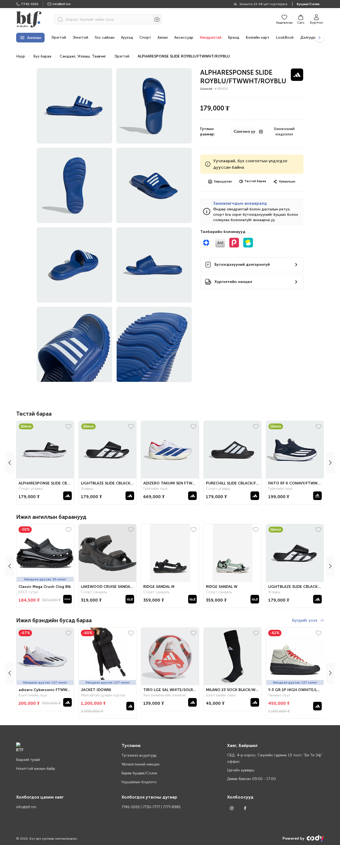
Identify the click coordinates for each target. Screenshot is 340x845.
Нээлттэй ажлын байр (35, 768)
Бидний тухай (28, 759)
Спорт (145, 37)
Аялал (163, 37)
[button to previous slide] (9, 462)
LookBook (285, 37)
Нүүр (20, 56)
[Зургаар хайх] (157, 19)
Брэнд (233, 37)
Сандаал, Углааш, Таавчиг (83, 56)
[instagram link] (231, 808)
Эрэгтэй (58, 37)
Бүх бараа (42, 56)
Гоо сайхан (104, 37)
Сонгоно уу (244, 131)
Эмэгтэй (80, 37)
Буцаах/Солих (308, 4)
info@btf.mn (62, 4)
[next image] (319, 37)
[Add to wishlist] (68, 426)
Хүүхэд (127, 37)
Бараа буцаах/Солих (139, 773)
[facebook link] (245, 808)
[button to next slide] (330, 462)
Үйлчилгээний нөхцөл (140, 764)
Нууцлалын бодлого (139, 782)
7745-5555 (29, 4)
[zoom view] (102, 77)
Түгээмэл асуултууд (138, 755)
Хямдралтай (210, 37)
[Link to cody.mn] (315, 838)
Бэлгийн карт (257, 37)
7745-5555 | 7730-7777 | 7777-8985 (151, 807)
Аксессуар (183, 37)
